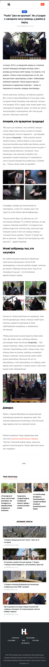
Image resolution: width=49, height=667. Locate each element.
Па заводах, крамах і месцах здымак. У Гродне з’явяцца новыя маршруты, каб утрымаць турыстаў (23, 563)
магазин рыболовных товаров (24, 439)
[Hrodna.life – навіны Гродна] (9, 4)
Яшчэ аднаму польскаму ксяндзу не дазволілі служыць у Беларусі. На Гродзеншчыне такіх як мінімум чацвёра (22, 609)
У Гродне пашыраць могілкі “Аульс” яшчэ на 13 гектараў (21, 541)
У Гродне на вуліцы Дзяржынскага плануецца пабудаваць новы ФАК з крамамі (21, 586)
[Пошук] (36, 4)
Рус (42, 4)
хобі (24, 463)
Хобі (24, 12)
